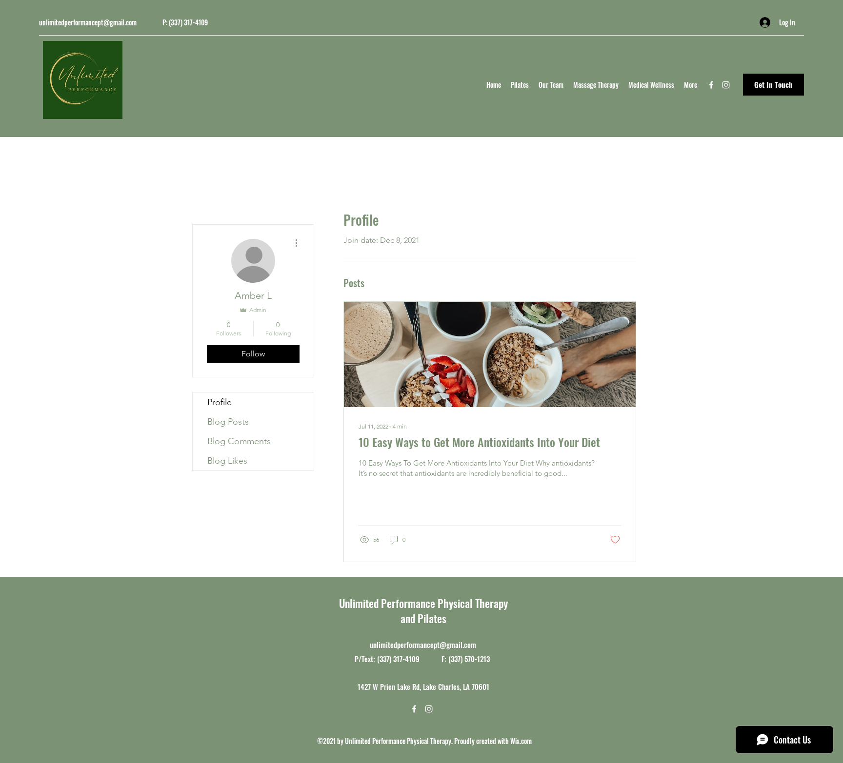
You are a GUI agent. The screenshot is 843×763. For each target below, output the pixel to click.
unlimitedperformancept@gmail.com (88, 22)
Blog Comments (239, 441)
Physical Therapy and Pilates (454, 610)
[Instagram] (726, 85)
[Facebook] (711, 85)
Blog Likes (227, 460)
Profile (219, 402)
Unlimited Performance (388, 603)
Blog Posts (228, 421)
